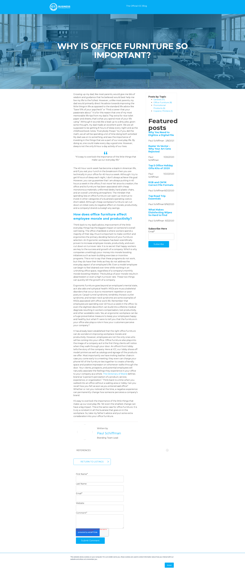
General (159, 99)
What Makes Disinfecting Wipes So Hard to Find (160, 212)
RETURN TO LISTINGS (92, 461)
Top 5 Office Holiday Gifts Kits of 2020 (160, 167)
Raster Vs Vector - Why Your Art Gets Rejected (159, 149)
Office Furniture (163, 102)
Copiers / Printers (163, 111)
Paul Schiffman (109, 433)
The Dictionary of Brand (115, 374)
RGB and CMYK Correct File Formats (160, 184)
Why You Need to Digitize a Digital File (161, 134)
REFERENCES (83, 450)
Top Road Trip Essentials (157, 197)
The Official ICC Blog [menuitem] (136, 6)
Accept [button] (169, 565)
